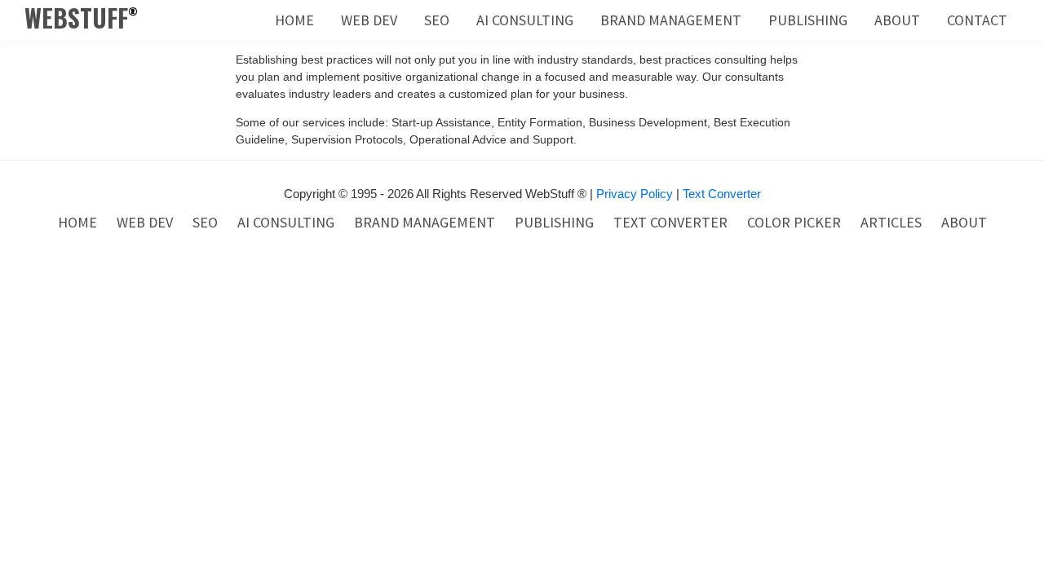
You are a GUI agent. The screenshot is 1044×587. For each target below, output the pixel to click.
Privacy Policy (634, 194)
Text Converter (722, 194)
